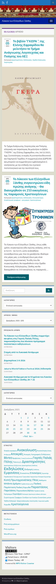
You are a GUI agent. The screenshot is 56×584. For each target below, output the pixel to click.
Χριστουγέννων (35, 200)
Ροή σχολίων (9, 529)
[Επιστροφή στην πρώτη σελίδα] (28, 11)
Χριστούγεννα (20, 504)
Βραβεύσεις (17, 458)
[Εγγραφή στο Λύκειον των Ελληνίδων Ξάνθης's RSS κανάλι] (3, 2)
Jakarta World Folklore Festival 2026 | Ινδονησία (27, 368)
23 (28, 429)
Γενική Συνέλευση (26, 458)
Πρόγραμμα (8, 494)
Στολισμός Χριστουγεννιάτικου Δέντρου (34, 494)
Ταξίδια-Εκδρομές (10, 501)
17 (35, 425)
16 (28, 425)
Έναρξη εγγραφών (10, 451)
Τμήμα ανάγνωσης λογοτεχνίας (27, 501)
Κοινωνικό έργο (38, 198)
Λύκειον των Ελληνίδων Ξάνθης (16, 21)
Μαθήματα (42, 480)
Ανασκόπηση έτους (44, 451)
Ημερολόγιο (34, 477)
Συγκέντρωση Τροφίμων (13, 497)
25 (42, 429)
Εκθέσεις (36, 469)
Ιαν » (31, 436)
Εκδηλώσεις (28, 60)
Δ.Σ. (19, 462)
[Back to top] (50, 578)
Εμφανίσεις (12, 473)
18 (42, 425)
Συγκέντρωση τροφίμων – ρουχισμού (16, 200)
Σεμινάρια (17, 494)
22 (21, 429)
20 (7, 429)
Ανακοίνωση (26, 450)
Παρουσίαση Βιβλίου (25, 490)
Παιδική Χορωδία (23, 487)
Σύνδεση (7, 519)
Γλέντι (15, 462)
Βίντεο (8, 458)
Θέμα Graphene (22, 581)
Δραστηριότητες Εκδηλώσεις (12, 465)
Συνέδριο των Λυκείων (30, 498)
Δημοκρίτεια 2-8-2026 (14, 360)
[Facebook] (7, 2)
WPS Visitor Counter (25, 563)
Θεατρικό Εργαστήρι (44, 477)
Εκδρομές (28, 469)
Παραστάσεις (39, 487)
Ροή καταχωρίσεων (11, 524)
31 (35, 432)
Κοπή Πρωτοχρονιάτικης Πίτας (21, 479)
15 (21, 425)
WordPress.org (10, 534)
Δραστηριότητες (17, 60)
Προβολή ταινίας (39, 491)
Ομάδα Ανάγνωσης (27, 484)
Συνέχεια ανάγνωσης (16, 277)
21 (14, 429)
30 (28, 432)
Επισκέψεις (36, 473)
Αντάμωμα (7, 454)
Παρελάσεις (10, 490)
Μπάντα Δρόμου (12, 483)
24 (35, 429)
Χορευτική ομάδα (43, 501)
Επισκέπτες (24, 473)
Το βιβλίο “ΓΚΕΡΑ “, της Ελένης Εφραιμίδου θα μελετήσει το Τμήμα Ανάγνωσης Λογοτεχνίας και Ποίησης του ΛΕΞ (24, 48)
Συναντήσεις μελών (44, 498)
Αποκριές (17, 454)
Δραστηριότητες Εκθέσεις (29, 465)
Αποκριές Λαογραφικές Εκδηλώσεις (37, 454)
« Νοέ (25, 436)
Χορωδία (7, 504)
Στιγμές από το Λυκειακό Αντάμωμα (21, 352)
